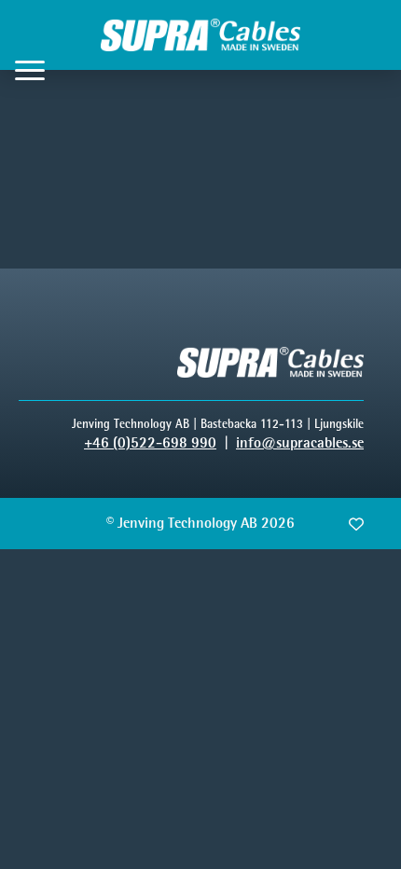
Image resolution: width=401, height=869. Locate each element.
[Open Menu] (30, 70)
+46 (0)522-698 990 (150, 442)
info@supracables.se (300, 442)
